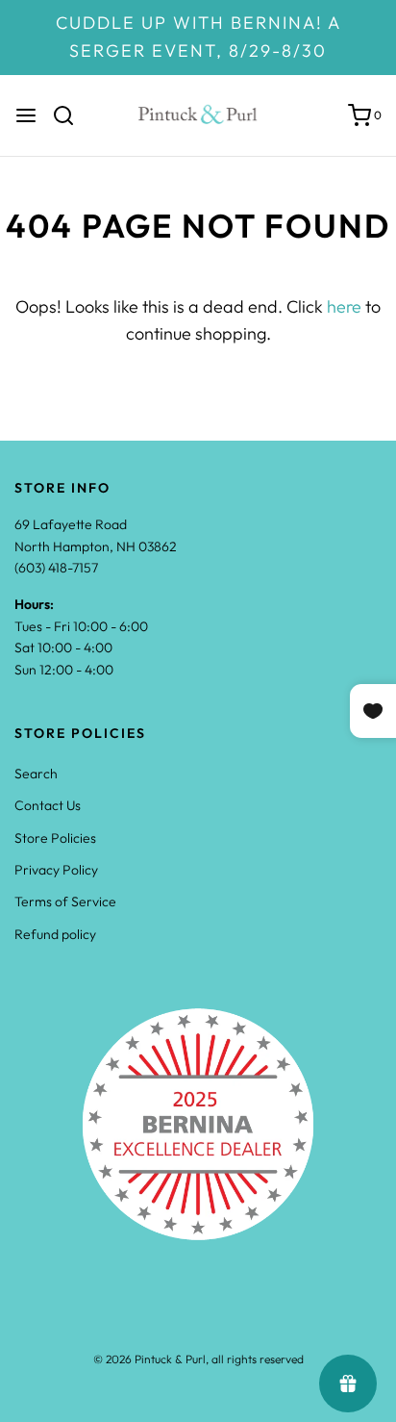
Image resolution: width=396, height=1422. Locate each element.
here (344, 306)
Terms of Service (65, 901)
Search (36, 773)
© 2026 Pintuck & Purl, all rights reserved (198, 1359)
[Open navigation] (26, 115)
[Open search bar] (70, 115)
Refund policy (55, 934)
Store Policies (55, 838)
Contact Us (47, 805)
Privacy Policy (56, 869)
